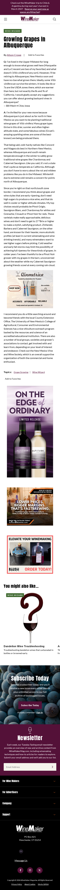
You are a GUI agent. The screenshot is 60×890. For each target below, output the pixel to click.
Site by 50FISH (43, 884)
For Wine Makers (10, 781)
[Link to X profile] (39, 872)
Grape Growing (21, 372)
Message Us (21, 860)
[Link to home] (30, 19)
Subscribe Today (30, 705)
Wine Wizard (38, 372)
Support (6, 814)
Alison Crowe (14, 54)
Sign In (39, 712)
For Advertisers (10, 792)
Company (7, 803)
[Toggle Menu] (5, 19)
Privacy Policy (16, 884)
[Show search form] (54, 19)
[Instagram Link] (30, 872)
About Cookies (29, 884)
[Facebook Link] (20, 872)
